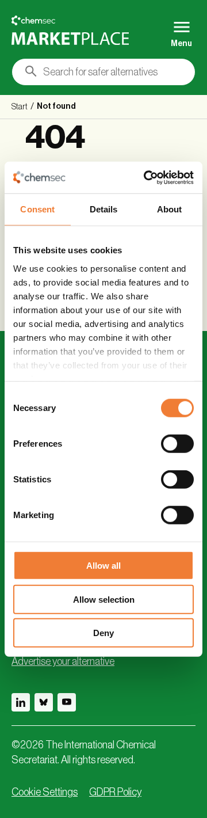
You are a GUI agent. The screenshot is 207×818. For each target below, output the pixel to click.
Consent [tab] (37, 209)
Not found (56, 106)
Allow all (103, 565)
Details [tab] (104, 209)
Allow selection (104, 599)
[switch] (177, 444)
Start (20, 107)
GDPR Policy (115, 792)
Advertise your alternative (63, 661)
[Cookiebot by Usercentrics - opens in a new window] (146, 177)
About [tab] (169, 209)
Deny (103, 633)
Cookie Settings (45, 792)
